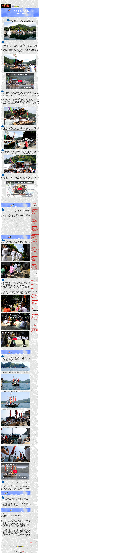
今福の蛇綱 (33, 219)
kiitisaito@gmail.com (25, 551)
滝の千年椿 (33, 222)
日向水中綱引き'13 (35, 265)
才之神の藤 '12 (34, 258)
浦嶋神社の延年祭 (35, 221)
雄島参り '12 (34, 259)
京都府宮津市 (34, 297)
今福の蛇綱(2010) (34, 220)
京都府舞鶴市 (34, 294)
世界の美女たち (34, 210)
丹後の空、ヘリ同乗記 (35, 213)
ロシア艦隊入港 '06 (35, 209)
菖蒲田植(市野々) (34, 251)
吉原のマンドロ (34, 227)
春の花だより (34, 247)
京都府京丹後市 (34, 302)
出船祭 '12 (33, 260)
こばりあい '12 (34, 264)
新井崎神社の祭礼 (35, 223)
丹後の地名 (35, 203)
